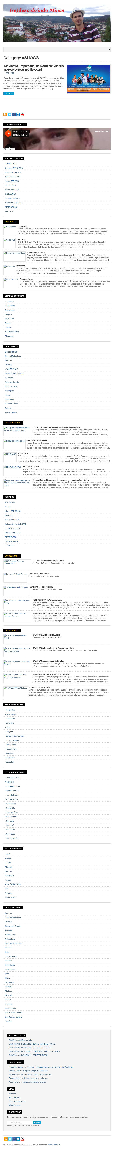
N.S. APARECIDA (12, 520)
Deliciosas (10, 222)
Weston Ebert (14, 1071)
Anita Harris (14, 1082)
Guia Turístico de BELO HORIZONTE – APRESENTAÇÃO (32, 1044)
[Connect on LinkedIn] (18, 114)
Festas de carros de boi (37, 440)
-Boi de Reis (10, 710)
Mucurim (8, 871)
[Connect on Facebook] (14, 114)
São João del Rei (12, 332)
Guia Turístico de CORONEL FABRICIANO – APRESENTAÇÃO (34, 1051)
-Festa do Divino (11, 795)
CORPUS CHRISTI (12, 528)
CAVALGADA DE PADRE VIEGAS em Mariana (52, 674)
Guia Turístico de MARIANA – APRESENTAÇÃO (28, 1055)
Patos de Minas (11, 404)
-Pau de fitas (10, 758)
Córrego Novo (11, 956)
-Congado (9, 732)
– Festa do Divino (12, 740)
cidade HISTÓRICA (13, 177)
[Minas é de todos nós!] (57, 41)
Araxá (7, 395)
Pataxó (8, 880)
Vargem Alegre (11, 412)
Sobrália (8, 1021)
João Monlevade (12, 382)
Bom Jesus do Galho (13, 943)
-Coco (7, 727)
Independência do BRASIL (16, 524)
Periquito (8, 1004)
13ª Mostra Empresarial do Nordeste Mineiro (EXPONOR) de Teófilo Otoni (33, 68)
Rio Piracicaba (11, 386)
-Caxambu (9, 723)
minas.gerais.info (54, 1145)
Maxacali (8, 867)
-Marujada (9, 753)
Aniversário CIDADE (13, 203)
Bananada (20, 266)
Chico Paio (21, 239)
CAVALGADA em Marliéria (40, 688)
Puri (6, 889)
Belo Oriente (10, 939)
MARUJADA (23, 454)
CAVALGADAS (11, 630)
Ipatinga (8, 361)
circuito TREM (10, 185)
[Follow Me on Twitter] (9, 114)
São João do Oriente (13, 1013)
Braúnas (8, 948)
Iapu (7, 974)
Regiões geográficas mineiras (21, 1040)
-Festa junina (10, 745)
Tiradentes (9, 336)
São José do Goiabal (13, 1017)
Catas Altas (9, 301)
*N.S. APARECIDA (12, 786)
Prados (8, 323)
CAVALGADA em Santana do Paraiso (48, 661)
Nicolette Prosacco (16, 1074)
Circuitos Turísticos (12, 198)
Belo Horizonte (11, 352)
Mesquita (9, 995)
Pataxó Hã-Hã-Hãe (13, 884)
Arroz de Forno (26, 279)
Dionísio (8, 961)
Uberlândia (9, 399)
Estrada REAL (11, 164)
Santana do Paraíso (13, 926)
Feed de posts (14, 1098)
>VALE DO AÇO (11, 369)
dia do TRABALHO (12, 533)
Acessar (12, 1094)
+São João (9, 821)
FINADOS (9, 515)
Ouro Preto (9, 319)
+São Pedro (10, 834)
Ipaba (7, 978)
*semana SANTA (12, 791)
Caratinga (9, 378)
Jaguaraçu (9, 982)
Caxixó (8, 863)
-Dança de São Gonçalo (15, 736)
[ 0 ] (7, 73)
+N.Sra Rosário (11, 799)
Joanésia (9, 987)
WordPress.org (15, 1105)
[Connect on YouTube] (22, 114)
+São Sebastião (11, 838)
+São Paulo (10, 830)
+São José (9, 825)
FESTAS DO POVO (31, 467)
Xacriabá (8, 893)
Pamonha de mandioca (36, 253)
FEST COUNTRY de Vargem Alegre (47, 600)
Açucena (8, 930)
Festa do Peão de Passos (39, 574)
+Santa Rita (10, 808)
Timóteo (8, 365)
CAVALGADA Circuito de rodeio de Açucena (51, 613)
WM (12, 73)
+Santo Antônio (11, 812)
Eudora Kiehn (14, 1078)
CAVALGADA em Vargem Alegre (46, 635)
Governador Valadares (14, 373)
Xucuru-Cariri (10, 897)
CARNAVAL (10, 546)
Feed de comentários (17, 1101)
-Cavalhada (10, 719)
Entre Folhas (10, 969)
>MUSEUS (9, 211)
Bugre (7, 952)
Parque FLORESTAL (13, 172)
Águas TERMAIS (12, 181)
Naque (8, 1000)
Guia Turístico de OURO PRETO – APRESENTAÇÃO (30, 1048)
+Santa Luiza (10, 804)
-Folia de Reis (10, 749)
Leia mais (9, 94)
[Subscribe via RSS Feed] (5, 114)
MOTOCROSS (11, 207)
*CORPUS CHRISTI (13, 778)
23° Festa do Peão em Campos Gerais (49, 561)
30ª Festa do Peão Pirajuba (41, 587)
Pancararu (9, 876)
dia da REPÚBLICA (13, 511)
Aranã (7, 854)
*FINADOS (9, 782)
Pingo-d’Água (10, 1008)
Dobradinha (22, 226)
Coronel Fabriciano (13, 356)
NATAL (8, 507)
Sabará (8, 327)
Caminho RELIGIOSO (14, 168)
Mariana (8, 314)
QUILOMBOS (10, 194)
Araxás (8, 858)
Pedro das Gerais (16, 1067)
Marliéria (8, 991)
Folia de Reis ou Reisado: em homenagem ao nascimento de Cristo (61, 480)
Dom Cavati (10, 965)
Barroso (8, 408)
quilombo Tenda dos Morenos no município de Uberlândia (50, 1067)
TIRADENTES (10, 537)
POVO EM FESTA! (12, 423)
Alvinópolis (9, 391)
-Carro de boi (10, 714)
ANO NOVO (10, 502)
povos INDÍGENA (12, 190)
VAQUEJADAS (11, 556)
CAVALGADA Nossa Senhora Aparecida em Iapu (53, 648)
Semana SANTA (11, 541)
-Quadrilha (9, 762)
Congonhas (10, 306)
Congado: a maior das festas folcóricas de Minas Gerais (56, 427)
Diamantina (10, 310)
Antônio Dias (10, 935)
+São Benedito (11, 817)
